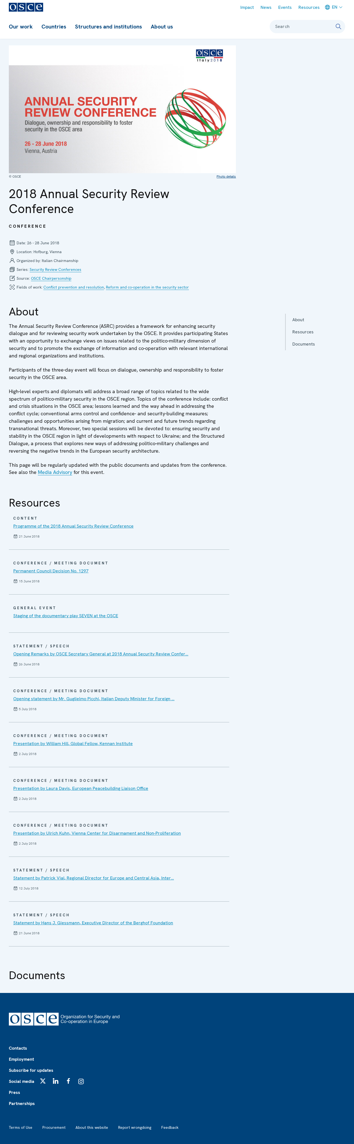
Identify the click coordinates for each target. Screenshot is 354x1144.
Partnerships (22, 1103)
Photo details (226, 176)
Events (285, 7)
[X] (43, 1081)
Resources (309, 7)
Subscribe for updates (31, 1070)
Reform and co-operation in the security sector (147, 287)
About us (162, 26)
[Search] (338, 26)
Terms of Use (20, 1127)
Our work (21, 26)
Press (14, 1092)
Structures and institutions (108, 26)
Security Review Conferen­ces (55, 269)
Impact (247, 7)
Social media (21, 1081)
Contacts (18, 1048)
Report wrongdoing (134, 1127)
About (298, 320)
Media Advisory (55, 472)
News (266, 7)
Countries (53, 26)
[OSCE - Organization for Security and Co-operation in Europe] (26, 7)
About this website (92, 1127)
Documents (303, 344)
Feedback (169, 1127)
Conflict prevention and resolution (73, 287)
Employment (21, 1059)
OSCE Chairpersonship (51, 278)
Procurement (54, 1127)
